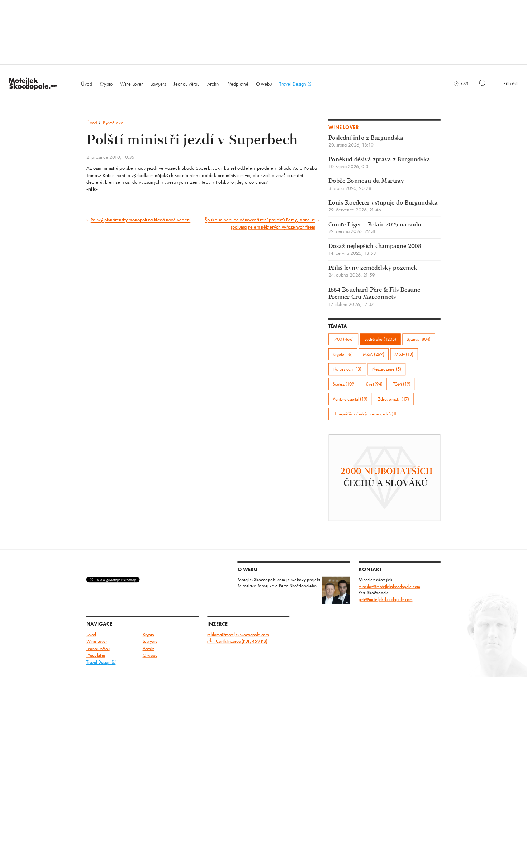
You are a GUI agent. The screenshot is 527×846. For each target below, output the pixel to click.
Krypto (106, 83)
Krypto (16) (343, 354)
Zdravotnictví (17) (393, 399)
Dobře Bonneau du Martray (366, 185)
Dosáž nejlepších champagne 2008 (374, 249)
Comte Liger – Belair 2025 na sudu (374, 228)
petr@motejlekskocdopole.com (385, 599)
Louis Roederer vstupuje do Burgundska (383, 206)
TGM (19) (402, 384)
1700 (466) (343, 339)
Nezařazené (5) (386, 369)
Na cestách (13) (347, 369)
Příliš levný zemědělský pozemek (372, 271)
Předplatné (237, 83)
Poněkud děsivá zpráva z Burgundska (379, 163)
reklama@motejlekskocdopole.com (238, 635)
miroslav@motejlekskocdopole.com (389, 586)
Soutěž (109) (344, 384)
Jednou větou (187, 83)
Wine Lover (131, 83)
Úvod (86, 83)
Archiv (213, 83)
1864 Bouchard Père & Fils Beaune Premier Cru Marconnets (374, 297)
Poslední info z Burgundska (366, 141)
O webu (264, 83)
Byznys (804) (419, 339)
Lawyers (158, 83)
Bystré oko (113, 122)
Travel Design (293, 83)
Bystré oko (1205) (380, 339)
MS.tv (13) (403, 354)
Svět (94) (374, 384)
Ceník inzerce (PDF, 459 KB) (241, 642)
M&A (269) (373, 354)
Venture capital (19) (350, 399)
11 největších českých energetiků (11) (366, 414)
